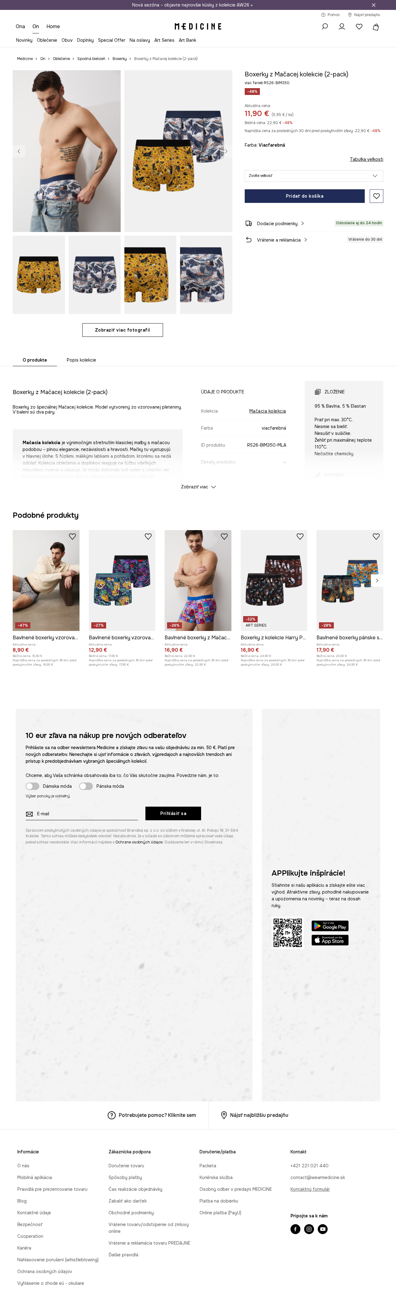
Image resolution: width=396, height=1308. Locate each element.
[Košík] (375, 26)
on (36, 26)
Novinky (24, 40)
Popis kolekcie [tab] (81, 360)
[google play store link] (330, 1135)
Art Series (164, 40)
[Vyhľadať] (324, 26)
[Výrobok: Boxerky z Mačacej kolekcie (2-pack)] (154, 573)
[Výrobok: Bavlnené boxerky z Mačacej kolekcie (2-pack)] (198, 789)
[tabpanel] (198, 429)
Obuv (67, 40)
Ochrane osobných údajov (139, 1050)
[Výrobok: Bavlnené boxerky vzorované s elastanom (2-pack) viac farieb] (122, 789)
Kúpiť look (211, 220)
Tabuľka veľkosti (366, 159)
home (54, 26)
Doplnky (85, 40)
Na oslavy (140, 40)
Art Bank (187, 40)
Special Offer (111, 40)
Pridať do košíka (304, 196)
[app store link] (330, 1149)
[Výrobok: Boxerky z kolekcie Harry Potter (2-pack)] (274, 789)
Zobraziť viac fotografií (122, 330)
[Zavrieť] (374, 5)
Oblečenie (47, 40)
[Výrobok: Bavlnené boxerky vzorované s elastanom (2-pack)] (46, 789)
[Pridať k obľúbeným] (376, 196)
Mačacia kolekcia (267, 411)
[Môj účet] (342, 26)
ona (20, 26)
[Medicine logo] (198, 26)
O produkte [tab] (35, 360)
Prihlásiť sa (173, 1022)
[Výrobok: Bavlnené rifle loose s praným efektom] (221, 573)
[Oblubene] (359, 26)
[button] (314, 176)
